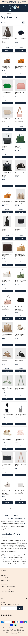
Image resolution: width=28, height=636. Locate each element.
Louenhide (4, 42)
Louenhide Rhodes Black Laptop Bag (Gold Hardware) (7, 174)
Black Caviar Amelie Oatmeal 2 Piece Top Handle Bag (6, 492)
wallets (15, 524)
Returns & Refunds (9, 629)
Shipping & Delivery (21, 630)
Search (12, 627)
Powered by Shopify (14, 633)
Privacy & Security (17, 629)
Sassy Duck (8, 546)
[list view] (25, 22)
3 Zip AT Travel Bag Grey (20, 414)
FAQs (22, 627)
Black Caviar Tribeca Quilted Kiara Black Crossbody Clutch (19, 308)
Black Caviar (15, 546)
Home (2, 13)
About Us (8, 627)
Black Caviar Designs (19, 41)
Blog (4, 627)
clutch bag (23, 523)
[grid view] (23, 22)
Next (16, 508)
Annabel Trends (4, 415)
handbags (15, 521)
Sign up (20, 608)
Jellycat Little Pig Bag (19, 439)
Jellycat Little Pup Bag (6, 439)
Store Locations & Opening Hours (9, 630)
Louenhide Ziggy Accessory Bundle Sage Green (7, 388)
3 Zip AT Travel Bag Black (7, 414)
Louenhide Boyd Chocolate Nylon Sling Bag (6, 40)
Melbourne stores (4, 557)
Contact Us (17, 627)
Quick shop (7, 47)
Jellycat (16, 336)
